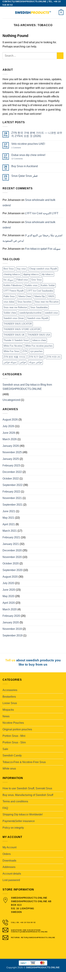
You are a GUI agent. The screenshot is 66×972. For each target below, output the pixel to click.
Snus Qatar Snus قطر (24, 175)
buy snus (21, 268)
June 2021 (9, 511)
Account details (12, 873)
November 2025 (12, 452)
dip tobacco (47, 274)
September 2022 (13, 485)
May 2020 (8, 596)
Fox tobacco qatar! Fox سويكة (42, 248)
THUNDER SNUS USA (39, 335)
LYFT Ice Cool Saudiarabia (40, 290)
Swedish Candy (12, 755)
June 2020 (9, 589)
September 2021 (13, 504)
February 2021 (11, 537)
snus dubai (9, 301)
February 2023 (11, 465)
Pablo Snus (9, 296)
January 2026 (11, 445)
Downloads (9, 860)
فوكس (23, 362)
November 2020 (12, 557)
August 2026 (10, 419)
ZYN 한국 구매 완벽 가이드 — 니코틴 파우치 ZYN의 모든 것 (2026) (36, 134)
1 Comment (19, 148)
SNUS (51, 296)
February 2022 (11, 491)
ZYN (25, 351)
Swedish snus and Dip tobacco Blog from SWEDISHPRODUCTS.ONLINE (27, 386)
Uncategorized (11, 399)
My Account (9, 847)
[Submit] (60, 55)
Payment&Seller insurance (19, 821)
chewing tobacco (12, 274)
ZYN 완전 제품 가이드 (14, 357)
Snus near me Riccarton (47, 301)
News (6, 716)
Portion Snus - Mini (14, 735)
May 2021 (8, 517)
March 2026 (10, 439)
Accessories (10, 690)
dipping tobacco (31, 274)
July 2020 (8, 583)
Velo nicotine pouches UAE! (28, 143)
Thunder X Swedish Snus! (16, 340)
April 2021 (9, 524)
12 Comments (19, 159)
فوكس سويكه (35, 362)
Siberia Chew (24, 296)
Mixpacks (8, 709)
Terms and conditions (15, 801)
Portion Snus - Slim (14, 742)
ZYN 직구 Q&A (36, 357)
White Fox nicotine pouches (39, 346)
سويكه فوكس (10, 362)
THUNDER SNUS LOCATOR (18, 324)
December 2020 (12, 550)
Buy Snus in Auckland (24, 166)
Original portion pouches (17, 729)
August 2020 (10, 576)
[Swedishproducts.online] (33, 13)
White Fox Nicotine (13, 346)
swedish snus (51, 313)
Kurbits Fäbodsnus (13, 285)
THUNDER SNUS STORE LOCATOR (22, 329)
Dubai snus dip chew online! (28, 155)
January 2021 (11, 544)
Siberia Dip (39, 296)
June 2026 (9, 432)
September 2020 (13, 570)
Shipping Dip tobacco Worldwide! (23, 814)
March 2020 (10, 609)
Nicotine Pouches (13, 722)
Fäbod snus (22, 279)
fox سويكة (8, 279)
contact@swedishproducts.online (25, 1)
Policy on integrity (13, 827)
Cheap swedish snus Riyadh (43, 268)
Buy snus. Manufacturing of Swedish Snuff (28, 795)
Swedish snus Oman (14, 318)
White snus (9, 768)
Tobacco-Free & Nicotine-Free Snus (24, 762)
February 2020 (11, 615)
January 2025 (11, 458)
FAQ (5, 808)
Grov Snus (36, 279)
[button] (5, 12)
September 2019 (13, 635)
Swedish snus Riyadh (37, 318)
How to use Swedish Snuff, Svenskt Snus (27, 788)
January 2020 (11, 622)
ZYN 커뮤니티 (54, 357)
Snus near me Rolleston (15, 307)
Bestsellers (9, 696)
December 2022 (12, 471)
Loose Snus (10, 703)
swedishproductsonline (30, 313)
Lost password (11, 880)
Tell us (10, 660)
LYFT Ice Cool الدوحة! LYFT (41, 213)
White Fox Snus (11, 351)
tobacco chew (39, 340)
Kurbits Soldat (48, 285)
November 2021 (12, 498)
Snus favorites (24, 301)
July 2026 (8, 426)
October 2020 (11, 563)
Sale (5, 749)
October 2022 (11, 478)
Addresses (9, 867)
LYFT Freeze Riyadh (14, 290)
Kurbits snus (31, 285)
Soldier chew (10, 313)
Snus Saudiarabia (39, 307)
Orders (7, 854)
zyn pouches (36, 351)
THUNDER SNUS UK (14, 335)
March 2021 (10, 530)
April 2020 (9, 602)
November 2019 (12, 628)
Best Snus (9, 268)
